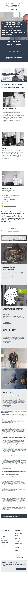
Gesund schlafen (4, 536)
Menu (13, 9)
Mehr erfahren (21, 569)
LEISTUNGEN (18, 530)
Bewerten (2, 538)
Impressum (17, 553)
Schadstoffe (3, 545)
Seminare (16, 535)
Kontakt (17, 547)
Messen (2, 535)
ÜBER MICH (17, 539)
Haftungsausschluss (18, 555)
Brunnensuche (3, 544)
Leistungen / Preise (18, 533)
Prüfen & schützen (4, 540)
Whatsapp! (15, 58)
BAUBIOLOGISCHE (5, 530)
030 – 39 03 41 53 (15, 50)
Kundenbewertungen (18, 543)
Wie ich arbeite (17, 541)
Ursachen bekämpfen (4, 542)
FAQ (15, 552)
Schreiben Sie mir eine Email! (11, 516)
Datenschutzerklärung (19, 557)
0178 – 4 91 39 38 (15, 51)
